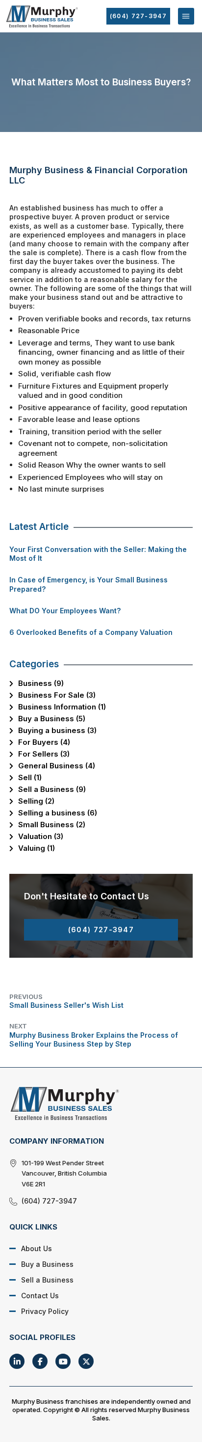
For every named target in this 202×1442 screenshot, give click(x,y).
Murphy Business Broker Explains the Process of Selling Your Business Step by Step (93, 1035)
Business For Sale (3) (57, 695)
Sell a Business (47, 1280)
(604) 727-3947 (138, 16)
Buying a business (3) (57, 730)
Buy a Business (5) (51, 718)
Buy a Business (47, 1264)
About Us (36, 1248)
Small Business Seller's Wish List (66, 1001)
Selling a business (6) (57, 812)
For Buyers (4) (44, 742)
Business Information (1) (62, 706)
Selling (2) (36, 801)
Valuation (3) (40, 836)
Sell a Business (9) (52, 789)
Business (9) (41, 683)
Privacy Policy (45, 1311)
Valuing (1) (36, 848)
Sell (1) (30, 777)
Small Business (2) (51, 824)
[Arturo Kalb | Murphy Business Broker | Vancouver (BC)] (93, 1103)
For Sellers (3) (44, 754)
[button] (186, 16)
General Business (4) (56, 765)
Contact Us (40, 1295)
